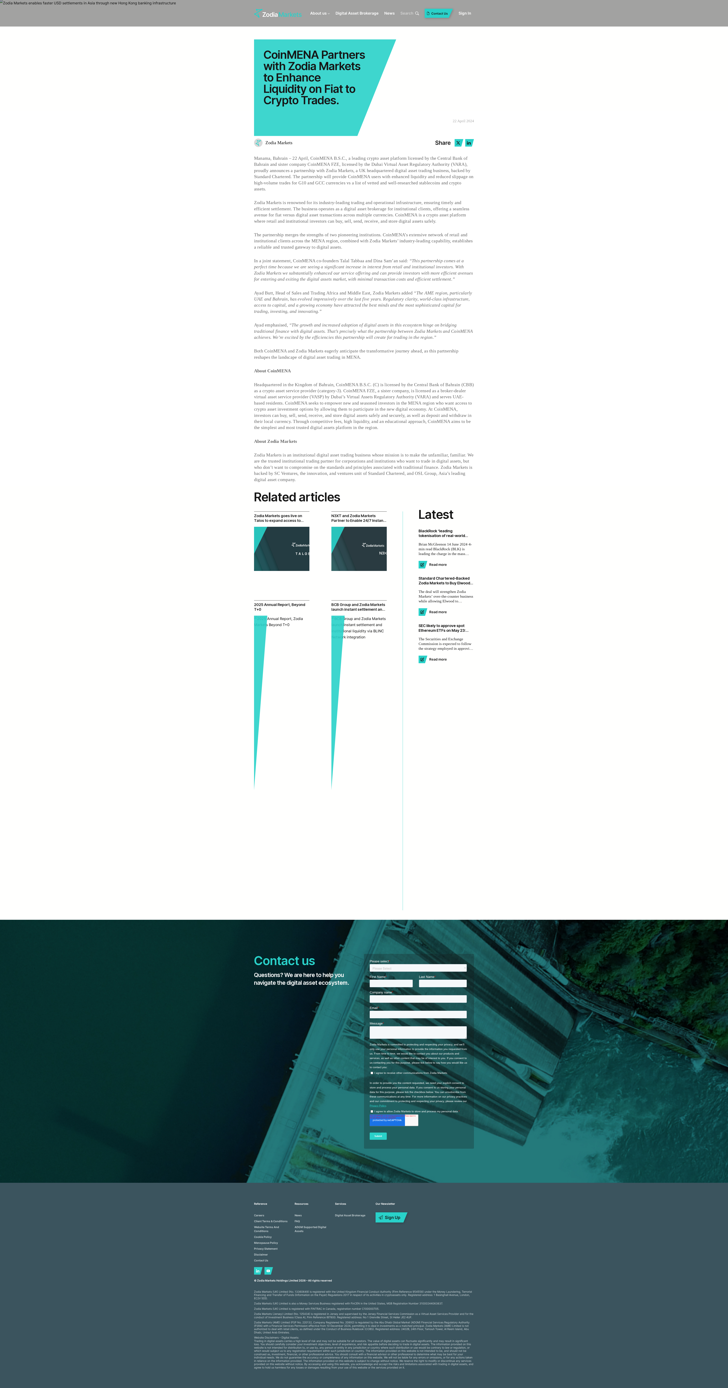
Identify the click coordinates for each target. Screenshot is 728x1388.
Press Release (307, 34)
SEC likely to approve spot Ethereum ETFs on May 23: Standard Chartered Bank (442, 628)
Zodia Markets (278, 142)
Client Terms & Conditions (271, 1221)
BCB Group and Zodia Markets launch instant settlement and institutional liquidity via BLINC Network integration (358, 607)
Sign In (465, 13)
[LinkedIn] (258, 1271)
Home (263, 34)
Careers (259, 1215)
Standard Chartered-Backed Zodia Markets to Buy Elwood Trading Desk (444, 581)
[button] (459, 143)
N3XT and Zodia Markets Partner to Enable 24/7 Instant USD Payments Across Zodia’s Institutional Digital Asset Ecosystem (358, 518)
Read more (438, 565)
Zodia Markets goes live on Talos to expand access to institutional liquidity (278, 518)
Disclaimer (261, 1254)
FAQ (297, 1221)
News (298, 1215)
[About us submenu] (329, 13)
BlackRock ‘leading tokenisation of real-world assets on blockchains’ (442, 533)
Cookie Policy (263, 1236)
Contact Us (261, 1260)
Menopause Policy (266, 1242)
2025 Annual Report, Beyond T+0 (279, 607)
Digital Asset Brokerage (350, 1215)
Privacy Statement (266, 1248)
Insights (281, 34)
